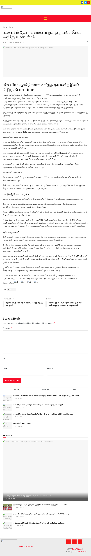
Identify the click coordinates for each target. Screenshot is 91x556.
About (21, 546)
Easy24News (77, 549)
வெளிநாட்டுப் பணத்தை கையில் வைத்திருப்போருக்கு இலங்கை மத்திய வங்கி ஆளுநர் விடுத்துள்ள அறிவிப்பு (47, 395)
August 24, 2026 (10, 498)
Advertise (29, 546)
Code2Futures (82, 552)
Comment (7, 328)
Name (5, 358)
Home (5, 27)
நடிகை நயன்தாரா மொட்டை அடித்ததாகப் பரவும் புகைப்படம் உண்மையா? (28, 496)
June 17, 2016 (7, 42)
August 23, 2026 (19, 507)
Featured (11, 289)
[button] (45, 18)
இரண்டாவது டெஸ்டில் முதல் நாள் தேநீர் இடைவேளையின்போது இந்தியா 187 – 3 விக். (40, 505)
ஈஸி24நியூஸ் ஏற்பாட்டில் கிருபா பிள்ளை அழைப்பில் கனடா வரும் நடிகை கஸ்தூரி (38, 405)
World (22, 42)
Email (5, 369)
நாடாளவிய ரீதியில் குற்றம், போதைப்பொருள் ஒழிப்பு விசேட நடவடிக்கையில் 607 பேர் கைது (41, 514)
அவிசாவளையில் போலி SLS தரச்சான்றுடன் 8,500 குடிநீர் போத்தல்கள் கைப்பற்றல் (39, 523)
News (11, 27)
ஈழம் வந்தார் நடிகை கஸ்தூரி (22, 423)
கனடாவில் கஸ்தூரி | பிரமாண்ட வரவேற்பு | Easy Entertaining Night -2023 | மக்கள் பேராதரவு (43, 414)
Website (50, 369)
